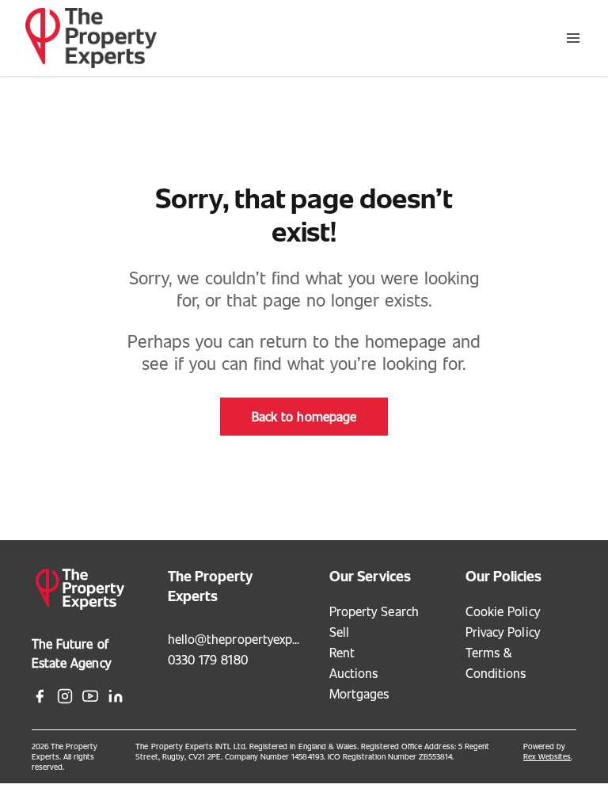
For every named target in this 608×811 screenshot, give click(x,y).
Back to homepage (304, 416)
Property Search (374, 611)
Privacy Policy (503, 631)
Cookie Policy (503, 611)
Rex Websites (547, 756)
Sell (339, 631)
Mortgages (359, 693)
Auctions (353, 672)
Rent (342, 652)
